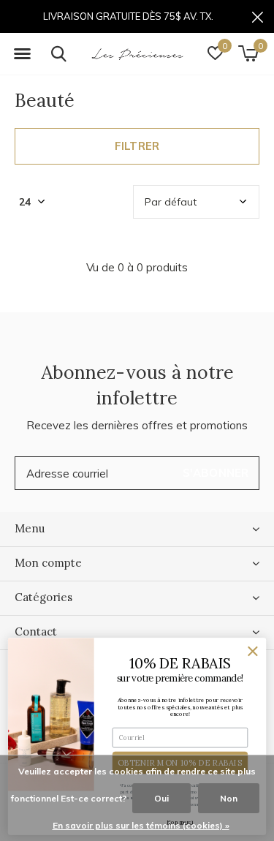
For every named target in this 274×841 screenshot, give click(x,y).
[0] (248, 53)
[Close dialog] (253, 651)
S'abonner (216, 473)
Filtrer (137, 146)
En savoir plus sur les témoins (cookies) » (141, 825)
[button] (22, 54)
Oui (161, 798)
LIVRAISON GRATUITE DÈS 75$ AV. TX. (128, 16)
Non (228, 798)
